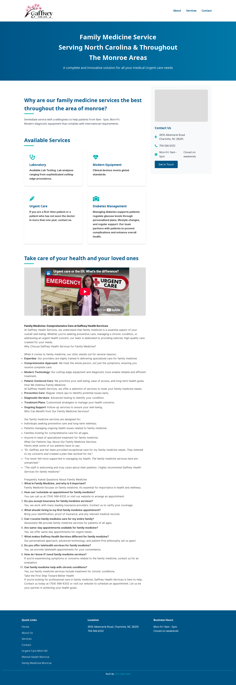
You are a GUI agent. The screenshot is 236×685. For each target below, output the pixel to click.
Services (191, 10)
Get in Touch (166, 164)
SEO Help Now (122, 673)
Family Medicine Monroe (37, 663)
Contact (207, 10)
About (177, 10)
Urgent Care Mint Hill (34, 651)
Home (25, 626)
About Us (27, 633)
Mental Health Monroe (35, 657)
